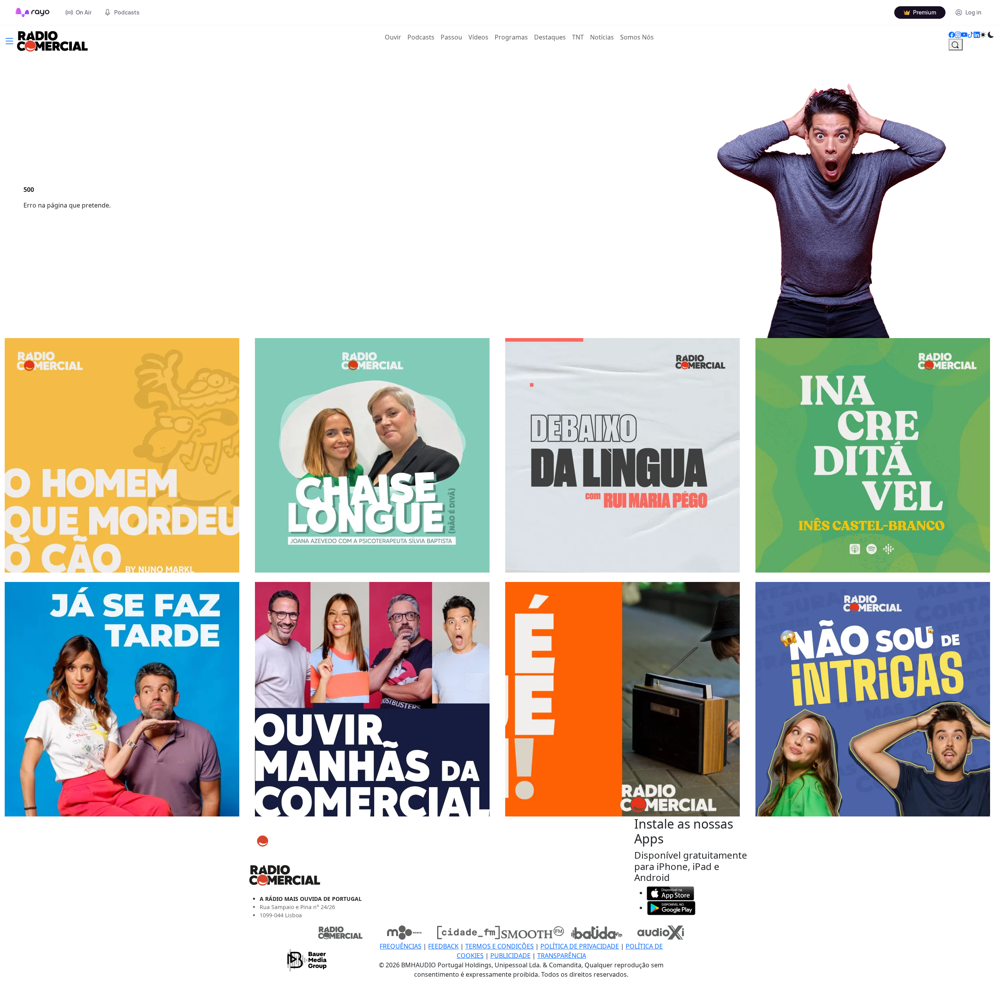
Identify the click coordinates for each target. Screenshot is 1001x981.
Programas (511, 37)
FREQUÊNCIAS (401, 946)
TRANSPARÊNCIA (561, 955)
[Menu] (9, 40)
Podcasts (420, 37)
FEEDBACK (443, 946)
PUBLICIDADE (510, 955)
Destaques (550, 37)
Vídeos (478, 37)
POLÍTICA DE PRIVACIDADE (579, 946)
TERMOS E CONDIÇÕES (499, 946)
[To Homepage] (32, 12)
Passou (451, 37)
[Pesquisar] (956, 44)
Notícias (602, 37)
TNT (578, 37)
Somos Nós (637, 37)
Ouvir (394, 36)
